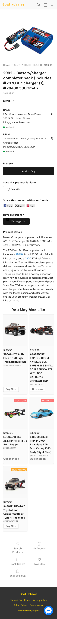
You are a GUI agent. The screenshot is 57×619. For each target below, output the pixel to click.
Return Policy (20, 605)
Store (17, 65)
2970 (28, 258)
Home (6, 65)
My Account (39, 548)
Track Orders (17, 564)
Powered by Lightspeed (28, 611)
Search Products (17, 550)
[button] (14, 4)
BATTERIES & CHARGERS (38, 65)
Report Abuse (37, 605)
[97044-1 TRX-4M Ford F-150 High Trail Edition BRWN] (15, 330)
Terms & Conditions (20, 600)
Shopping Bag (18, 575)
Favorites (39, 564)
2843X (19, 254)
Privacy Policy (40, 600)
